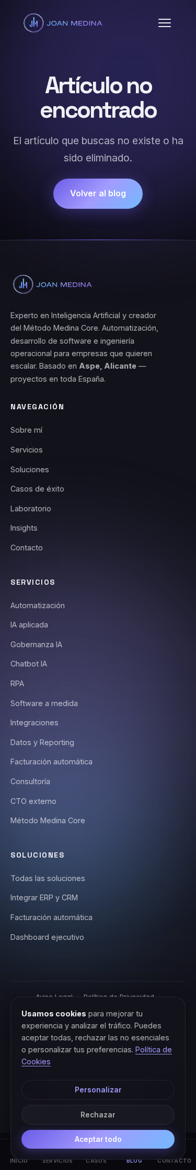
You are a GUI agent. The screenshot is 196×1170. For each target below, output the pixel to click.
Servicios (26, 449)
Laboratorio (30, 508)
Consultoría (30, 781)
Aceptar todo (98, 1139)
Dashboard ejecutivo (47, 937)
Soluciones (29, 469)
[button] (164, 23)
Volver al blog (98, 193)
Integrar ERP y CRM (44, 897)
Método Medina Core (47, 820)
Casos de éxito (37, 488)
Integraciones (34, 722)
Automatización (37, 605)
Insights (24, 527)
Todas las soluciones (47, 878)
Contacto (26, 547)
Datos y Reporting (42, 742)
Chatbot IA (28, 663)
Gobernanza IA (36, 644)
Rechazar (98, 1115)
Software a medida (44, 703)
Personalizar (98, 1090)
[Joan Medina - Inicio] (63, 22)
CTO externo (33, 801)
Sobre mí (26, 429)
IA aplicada (29, 624)
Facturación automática (51, 761)
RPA (17, 683)
